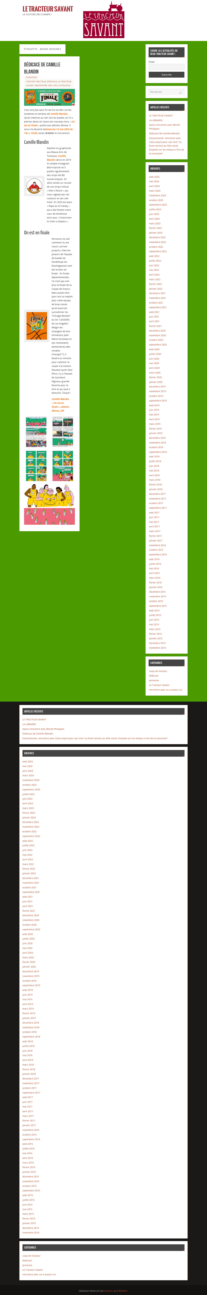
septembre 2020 (158, 344)
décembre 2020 (157, 330)
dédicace (52, 81)
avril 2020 (154, 367)
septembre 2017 (158, 507)
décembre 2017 (157, 493)
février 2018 (155, 484)
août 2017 (154, 512)
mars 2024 (154, 190)
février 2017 (155, 535)
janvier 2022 (155, 288)
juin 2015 (154, 619)
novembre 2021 (157, 297)
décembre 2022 (157, 237)
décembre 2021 (157, 293)
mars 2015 (154, 629)
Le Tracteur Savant (48, 9)
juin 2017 (154, 517)
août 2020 (154, 349)
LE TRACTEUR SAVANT (161, 115)
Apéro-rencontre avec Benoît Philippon (43, 728)
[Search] (180, 92)
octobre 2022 (156, 246)
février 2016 (155, 582)
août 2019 (154, 405)
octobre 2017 (156, 503)
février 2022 (155, 284)
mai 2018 (154, 470)
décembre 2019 (157, 386)
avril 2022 (154, 274)
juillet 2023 (155, 209)
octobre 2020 (156, 339)
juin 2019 (154, 409)
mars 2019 (154, 423)
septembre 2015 (158, 605)
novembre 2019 (157, 391)
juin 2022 (154, 265)
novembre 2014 (157, 647)
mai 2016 (154, 568)
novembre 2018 (157, 442)
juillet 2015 (155, 615)
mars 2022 (154, 279)
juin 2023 (154, 214)
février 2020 (155, 377)
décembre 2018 (157, 437)
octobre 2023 (156, 200)
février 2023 (155, 227)
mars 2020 (154, 372)
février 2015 (155, 633)
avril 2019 (154, 419)
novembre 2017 (157, 498)
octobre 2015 (156, 601)
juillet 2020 (155, 353)
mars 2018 (154, 479)
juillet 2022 (155, 260)
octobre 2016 (156, 549)
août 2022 (154, 256)
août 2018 (154, 456)
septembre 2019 (158, 400)
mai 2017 (154, 521)
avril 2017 (154, 526)
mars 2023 (154, 223)
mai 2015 (154, 624)
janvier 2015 (155, 638)
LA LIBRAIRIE (156, 120)
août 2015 (154, 610)
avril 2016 (154, 573)
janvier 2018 (155, 489)
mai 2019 (154, 414)
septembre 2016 (158, 554)
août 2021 (154, 312)
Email (152, 61)
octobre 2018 (156, 447)
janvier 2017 (155, 540)
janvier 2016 (155, 587)
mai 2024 (154, 181)
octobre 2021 (156, 302)
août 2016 (154, 559)
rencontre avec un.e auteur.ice (53, 85)
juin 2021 (154, 316)
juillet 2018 (155, 461)
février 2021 (155, 325)
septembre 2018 (158, 451)
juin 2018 (154, 465)
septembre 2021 (158, 307)
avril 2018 (154, 475)
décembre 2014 (157, 643)
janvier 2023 (155, 232)
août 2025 (154, 176)
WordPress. (122, 1291)
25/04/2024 (31, 77)
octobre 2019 (156, 395)
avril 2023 (154, 218)
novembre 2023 (157, 195)
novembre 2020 (157, 335)
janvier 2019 (155, 433)
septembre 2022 (158, 251)
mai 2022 (154, 269)
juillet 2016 (155, 563)
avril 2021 (154, 321)
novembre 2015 (157, 596)
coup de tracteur (36, 81)
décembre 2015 (157, 591)
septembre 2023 (158, 204)
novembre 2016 (157, 545)
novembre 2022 (157, 242)
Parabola (109, 1291)
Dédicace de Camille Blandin (164, 133)
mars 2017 (154, 531)
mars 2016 (154, 577)
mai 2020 (154, 363)
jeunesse (154, 680)
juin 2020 (154, 358)
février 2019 (155, 428)
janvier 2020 (155, 382)
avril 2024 (154, 186)
